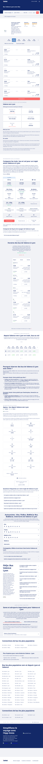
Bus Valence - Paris (31, 688)
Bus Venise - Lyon (5, 683)
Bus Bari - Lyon (18, 683)
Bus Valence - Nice (18, 704)
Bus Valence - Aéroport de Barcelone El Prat (23, 647)
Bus (8, 722)
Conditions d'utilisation (26, 760)
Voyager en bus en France (15, 722)
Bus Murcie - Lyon (31, 685)
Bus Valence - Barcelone (7, 692)
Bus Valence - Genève (19, 645)
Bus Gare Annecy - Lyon (19, 681)
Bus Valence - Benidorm (32, 645)
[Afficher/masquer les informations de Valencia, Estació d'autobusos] (38, 634)
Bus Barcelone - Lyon (6, 676)
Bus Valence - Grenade (32, 695)
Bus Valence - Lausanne (19, 692)
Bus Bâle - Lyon (18, 678)
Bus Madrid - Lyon (5, 673)
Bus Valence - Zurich (19, 690)
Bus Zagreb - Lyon (31, 678)
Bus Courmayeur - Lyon (6, 717)
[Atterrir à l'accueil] (5, 1)
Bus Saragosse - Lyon (6, 688)
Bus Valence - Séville (6, 695)
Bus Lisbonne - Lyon (32, 673)
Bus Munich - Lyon (5, 685)
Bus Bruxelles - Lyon (32, 683)
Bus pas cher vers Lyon (26, 722)
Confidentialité (35, 760)
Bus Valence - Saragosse (32, 697)
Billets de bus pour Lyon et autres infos (11, 659)
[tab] (9, 43)
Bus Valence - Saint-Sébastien (33, 702)
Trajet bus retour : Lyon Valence (9, 657)
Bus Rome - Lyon (31, 676)
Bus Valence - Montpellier (7, 702)
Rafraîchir (20, 255)
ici (31, 328)
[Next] (38, 40)
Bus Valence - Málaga (32, 692)
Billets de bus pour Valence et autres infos (30, 657)
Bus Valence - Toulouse (19, 700)
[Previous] (5, 347)
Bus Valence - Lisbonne (32, 690)
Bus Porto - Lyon (5, 678)
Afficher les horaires (12, 126)
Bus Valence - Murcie (19, 697)
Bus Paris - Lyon (18, 671)
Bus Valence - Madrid (6, 690)
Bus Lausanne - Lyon (19, 676)
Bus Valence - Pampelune (7, 704)
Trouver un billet (12, 112)
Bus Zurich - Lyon (18, 673)
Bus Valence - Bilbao (6, 647)
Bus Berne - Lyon (5, 681)
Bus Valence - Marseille (6, 697)
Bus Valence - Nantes (32, 700)
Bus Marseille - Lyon (19, 685)
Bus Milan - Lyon (31, 671)
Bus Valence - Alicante (6, 645)
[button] (25, 12)
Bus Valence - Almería (19, 702)
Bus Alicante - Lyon (31, 681)
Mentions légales (16, 760)
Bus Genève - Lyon (5, 671)
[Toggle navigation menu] (39, 1)
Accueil (4, 722)
